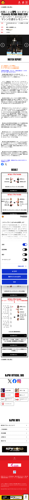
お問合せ (3, 437)
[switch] (25, 249)
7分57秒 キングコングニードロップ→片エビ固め (14, 210)
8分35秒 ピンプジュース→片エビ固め (14, 186)
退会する (3, 441)
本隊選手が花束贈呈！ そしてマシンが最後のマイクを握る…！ (14, 349)
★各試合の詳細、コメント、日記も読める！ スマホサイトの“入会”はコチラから (14, 71)
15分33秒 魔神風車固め (14, 331)
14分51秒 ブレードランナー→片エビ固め (14, 291)
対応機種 (3, 433)
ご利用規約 (4, 429)
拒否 (14, 282)
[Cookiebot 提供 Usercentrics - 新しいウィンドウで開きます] (20, 217)
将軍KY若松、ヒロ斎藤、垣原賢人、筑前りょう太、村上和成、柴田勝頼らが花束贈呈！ (14, 340)
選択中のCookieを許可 (14, 276)
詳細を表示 (21, 266)
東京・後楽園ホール (11, 27)
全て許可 (14, 271)
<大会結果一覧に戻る (6, 7)
